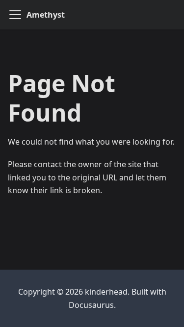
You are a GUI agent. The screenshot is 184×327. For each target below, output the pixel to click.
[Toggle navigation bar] (15, 14)
